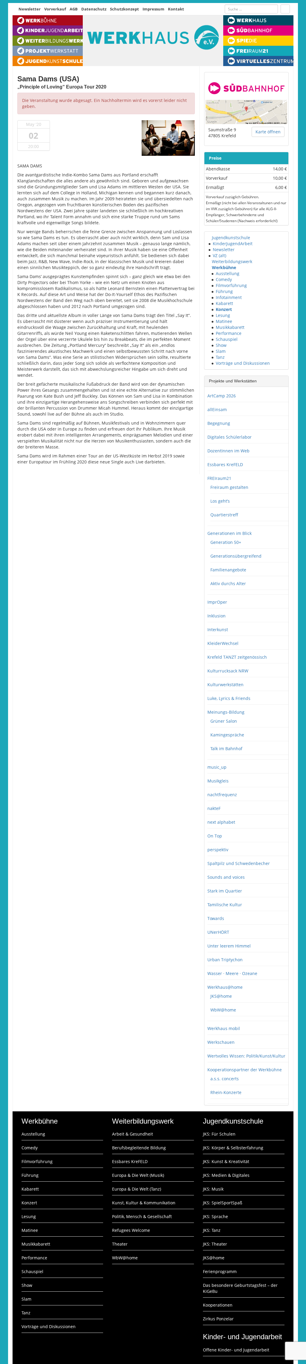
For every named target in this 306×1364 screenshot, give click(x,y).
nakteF (214, 808)
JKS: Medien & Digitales (226, 1175)
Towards (215, 918)
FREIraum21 (219, 478)
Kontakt (176, 9)
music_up (217, 767)
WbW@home (223, 1010)
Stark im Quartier (224, 891)
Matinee (224, 321)
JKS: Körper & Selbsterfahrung (233, 1148)
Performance (228, 333)
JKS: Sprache (215, 1216)
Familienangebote (228, 570)
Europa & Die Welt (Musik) (138, 1175)
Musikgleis (218, 781)
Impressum (153, 9)
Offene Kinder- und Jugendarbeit (236, 1350)
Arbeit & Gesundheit (132, 1134)
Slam (221, 351)
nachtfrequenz (222, 794)
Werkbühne (224, 267)
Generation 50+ (225, 542)
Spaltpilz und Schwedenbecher (238, 863)
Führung (224, 291)
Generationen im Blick (229, 533)
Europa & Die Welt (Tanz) (136, 1189)
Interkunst (217, 629)
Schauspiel (227, 339)
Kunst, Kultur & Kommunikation (143, 1203)
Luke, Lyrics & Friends (228, 698)
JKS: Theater (215, 1244)
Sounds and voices (226, 877)
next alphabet (221, 822)
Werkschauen (221, 1042)
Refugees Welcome (131, 1230)
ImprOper (217, 602)
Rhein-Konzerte (225, 1092)
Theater (120, 1244)
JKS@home (221, 996)
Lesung (223, 315)
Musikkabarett (230, 327)
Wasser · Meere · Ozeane (232, 973)
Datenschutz (93, 9)
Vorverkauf (55, 9)
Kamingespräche (227, 735)
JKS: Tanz (212, 1230)
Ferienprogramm (220, 1271)
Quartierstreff (224, 515)
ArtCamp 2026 (221, 396)
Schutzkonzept (124, 9)
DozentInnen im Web (228, 451)
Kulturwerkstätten (225, 684)
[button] (209, 237)
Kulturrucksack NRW (227, 671)
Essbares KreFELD (225, 464)
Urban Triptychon (225, 959)
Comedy (224, 279)
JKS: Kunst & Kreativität (226, 1161)
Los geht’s (220, 501)
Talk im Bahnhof (226, 748)
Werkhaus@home (225, 987)
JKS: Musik (213, 1189)
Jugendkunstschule (231, 237)
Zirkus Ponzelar (218, 1319)
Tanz (220, 357)
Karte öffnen (268, 132)
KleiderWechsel (222, 643)
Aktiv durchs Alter (228, 583)
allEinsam (217, 409)
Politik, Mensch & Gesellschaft (142, 1216)
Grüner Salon (223, 721)
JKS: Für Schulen (219, 1134)
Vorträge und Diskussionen (243, 363)
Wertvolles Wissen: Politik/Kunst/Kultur (246, 1056)
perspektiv (217, 849)
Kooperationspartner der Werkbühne (244, 1069)
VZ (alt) (219, 255)
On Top (214, 836)
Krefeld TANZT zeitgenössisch (237, 657)
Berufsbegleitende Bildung (139, 1148)
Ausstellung (227, 273)
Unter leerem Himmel (229, 946)
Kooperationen (217, 1305)
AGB (74, 9)
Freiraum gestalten (229, 487)
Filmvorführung (231, 285)
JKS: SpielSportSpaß (222, 1203)
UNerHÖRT (218, 932)
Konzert (224, 309)
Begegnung (218, 423)
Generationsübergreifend (235, 556)
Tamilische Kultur (224, 904)
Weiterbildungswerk (232, 261)
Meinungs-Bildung (225, 712)
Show (221, 345)
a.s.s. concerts (224, 1078)
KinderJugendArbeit (233, 243)
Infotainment (229, 297)
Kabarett (224, 303)
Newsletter (30, 9)
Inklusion (216, 616)
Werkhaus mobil (223, 1028)
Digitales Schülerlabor (229, 437)
